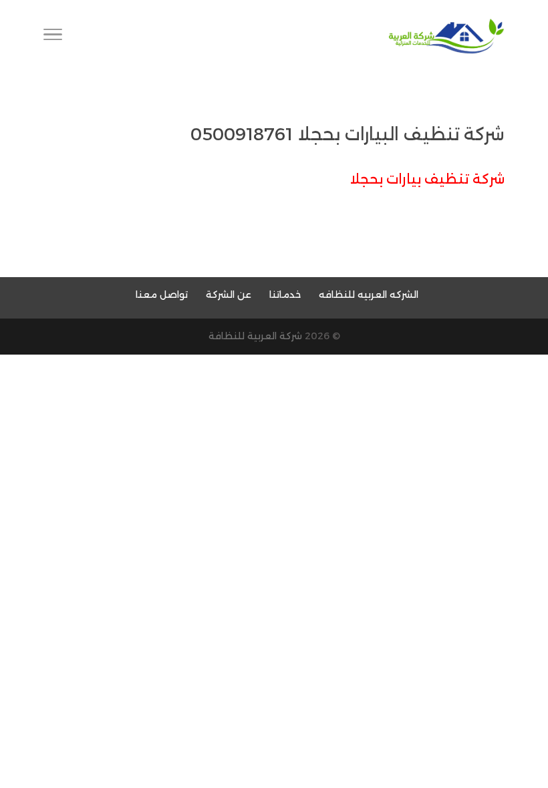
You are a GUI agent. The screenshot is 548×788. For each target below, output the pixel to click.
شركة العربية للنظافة (255, 336)
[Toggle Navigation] (52, 36)
